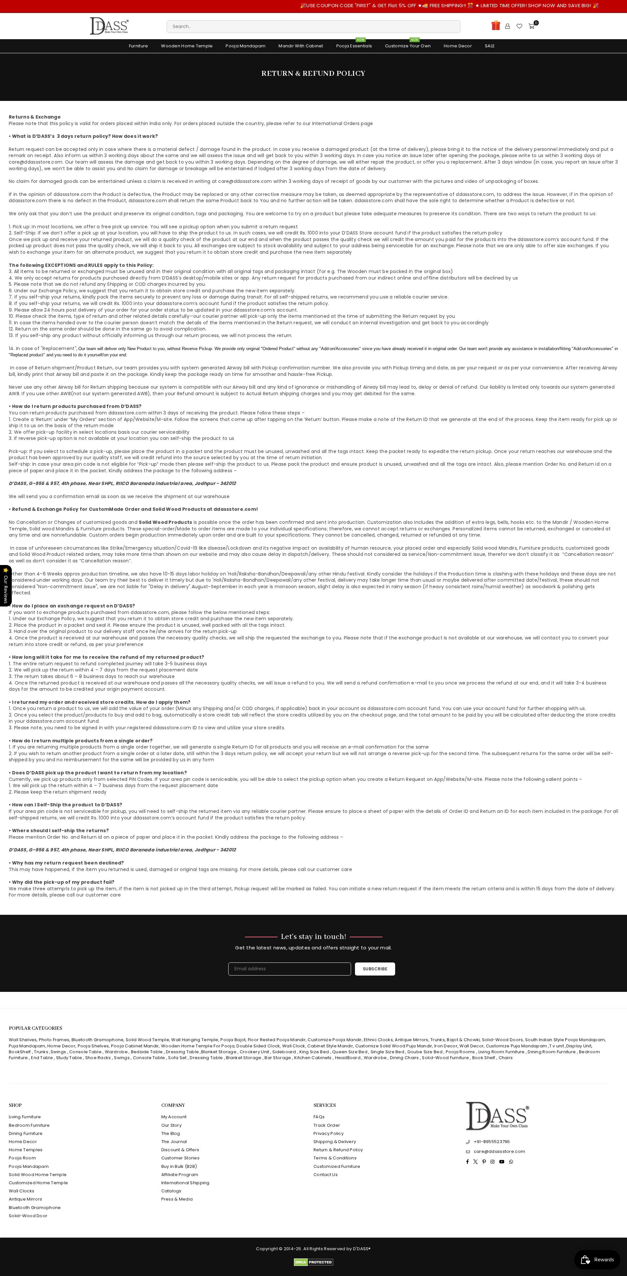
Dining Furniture (25, 1133)
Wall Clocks (21, 1191)
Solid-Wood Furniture (445, 1058)
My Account (174, 1117)
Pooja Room (22, 1158)
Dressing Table (182, 1052)
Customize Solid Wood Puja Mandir (393, 1046)
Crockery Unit (254, 1052)
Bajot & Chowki (463, 1040)
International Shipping (185, 1183)
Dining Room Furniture (552, 1052)
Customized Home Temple (38, 1183)
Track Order (327, 1125)
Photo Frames (54, 1040)
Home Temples (25, 1150)
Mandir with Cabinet (301, 46)
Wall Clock (293, 1046)
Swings (58, 1052)
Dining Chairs (404, 1058)
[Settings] (507, 26)
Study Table (69, 1058)
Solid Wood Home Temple (38, 1174)
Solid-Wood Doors (502, 1040)
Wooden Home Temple (187, 46)
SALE (490, 46)
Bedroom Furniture (29, 1125)
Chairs (506, 1058)
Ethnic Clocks (378, 1040)
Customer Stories (180, 1158)
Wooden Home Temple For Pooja (197, 1046)
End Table (42, 1058)
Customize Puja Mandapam (516, 1046)
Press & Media (177, 1199)
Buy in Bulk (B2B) (179, 1166)
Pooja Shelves (93, 1046)
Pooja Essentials (354, 44)
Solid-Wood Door (28, 1216)
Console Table (85, 1052)
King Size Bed (314, 1052)
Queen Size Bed (349, 1052)
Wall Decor (471, 1046)
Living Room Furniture (501, 1052)
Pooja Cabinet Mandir (134, 1046)
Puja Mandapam (27, 1046)
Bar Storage (278, 1058)
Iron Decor (445, 1046)
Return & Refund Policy (338, 1150)
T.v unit (556, 1046)
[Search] (313, 26)
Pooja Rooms (460, 1052)
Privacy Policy (329, 1133)
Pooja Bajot (233, 1040)
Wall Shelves (23, 1040)
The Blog (170, 1133)
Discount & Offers (180, 1150)
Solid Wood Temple (147, 1040)
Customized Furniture (337, 1166)
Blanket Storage (218, 1052)
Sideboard (284, 1052)
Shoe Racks (98, 1058)
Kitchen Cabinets (312, 1058)
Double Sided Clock (258, 1046)
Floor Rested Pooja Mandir (277, 1040)
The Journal (174, 1142)
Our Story (171, 1125)
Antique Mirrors (411, 1040)
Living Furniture (25, 1117)
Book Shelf (483, 1058)
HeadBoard (348, 1058)
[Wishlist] (519, 26)
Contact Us (326, 1174)
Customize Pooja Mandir (335, 1040)
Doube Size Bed (425, 1052)
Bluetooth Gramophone (98, 1040)
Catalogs (171, 1191)
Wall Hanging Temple (194, 1040)
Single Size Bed (387, 1052)
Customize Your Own (408, 44)
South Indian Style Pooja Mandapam (565, 1040)
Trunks (437, 1040)
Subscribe (375, 969)
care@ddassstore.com (499, 1151)
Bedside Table (147, 1052)
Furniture (138, 46)
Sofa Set (177, 1058)
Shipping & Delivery (335, 1142)
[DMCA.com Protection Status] (313, 1265)
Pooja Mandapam (245, 46)
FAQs (319, 1117)
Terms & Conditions (335, 1158)
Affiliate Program (180, 1174)
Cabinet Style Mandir (330, 1046)
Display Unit (578, 1046)
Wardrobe (116, 1052)
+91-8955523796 (492, 1142)
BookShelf (20, 1052)
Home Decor (458, 46)
